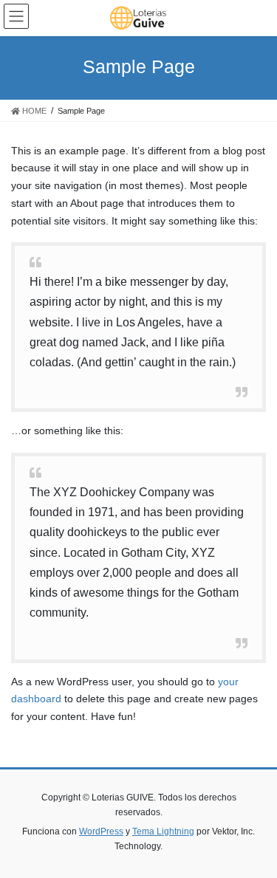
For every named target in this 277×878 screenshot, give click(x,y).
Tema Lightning (163, 831)
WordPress (101, 831)
